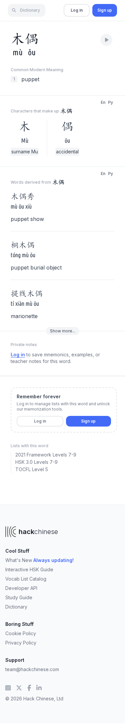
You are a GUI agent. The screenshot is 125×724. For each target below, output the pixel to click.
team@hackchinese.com (32, 669)
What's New (39, 560)
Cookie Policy (20, 633)
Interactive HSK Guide (29, 569)
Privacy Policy (20, 642)
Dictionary (16, 607)
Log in (77, 10)
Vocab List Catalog (25, 579)
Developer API (21, 588)
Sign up (104, 10)
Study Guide (18, 597)
